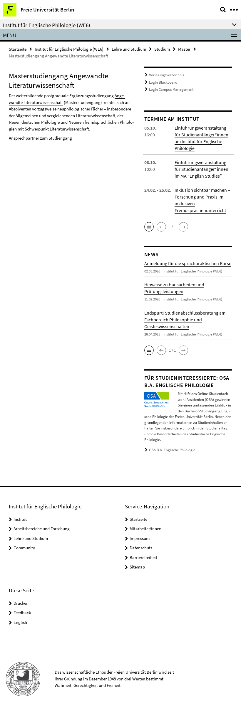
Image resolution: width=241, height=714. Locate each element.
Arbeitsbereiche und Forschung (42, 528)
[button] (149, 227)
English (20, 622)
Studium (162, 49)
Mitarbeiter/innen (145, 528)
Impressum (140, 538)
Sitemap (137, 567)
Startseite (17, 49)
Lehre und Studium (129, 49)
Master (184, 49)
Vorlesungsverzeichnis (166, 74)
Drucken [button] (21, 603)
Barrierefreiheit (143, 557)
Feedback (22, 612)
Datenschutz (141, 548)
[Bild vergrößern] (156, 399)
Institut (20, 519)
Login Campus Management (171, 89)
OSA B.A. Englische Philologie (172, 449)
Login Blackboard (163, 82)
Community (24, 548)
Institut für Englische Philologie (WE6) (69, 49)
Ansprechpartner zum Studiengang (40, 138)
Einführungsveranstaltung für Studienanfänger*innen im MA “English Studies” (201, 169)
